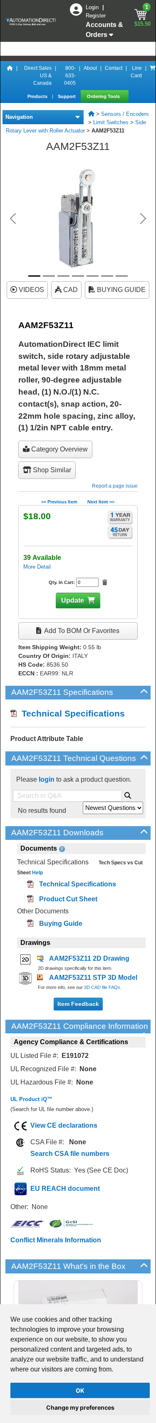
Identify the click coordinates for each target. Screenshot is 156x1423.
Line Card (136, 72)
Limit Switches (111, 122)
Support (67, 96)
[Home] (10, 75)
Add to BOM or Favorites (81, 630)
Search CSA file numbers (69, 1153)
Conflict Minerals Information (55, 1240)
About (90, 68)
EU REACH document (65, 1188)
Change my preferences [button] (80, 1407)
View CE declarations (63, 1125)
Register (96, 15)
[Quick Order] (153, 75)
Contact (113, 68)
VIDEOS (30, 289)
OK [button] (80, 1390)
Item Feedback (78, 1004)
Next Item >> (100, 501)
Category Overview (59, 449)
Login (93, 7)
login (46, 779)
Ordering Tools (104, 96)
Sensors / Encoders (125, 114)
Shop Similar (51, 470)
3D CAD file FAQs (102, 987)
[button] (13, 218)
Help (37, 873)
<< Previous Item (59, 501)
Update (72, 600)
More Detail (37, 567)
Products (38, 96)
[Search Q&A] (128, 794)
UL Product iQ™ (31, 1099)
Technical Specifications (71, 713)
